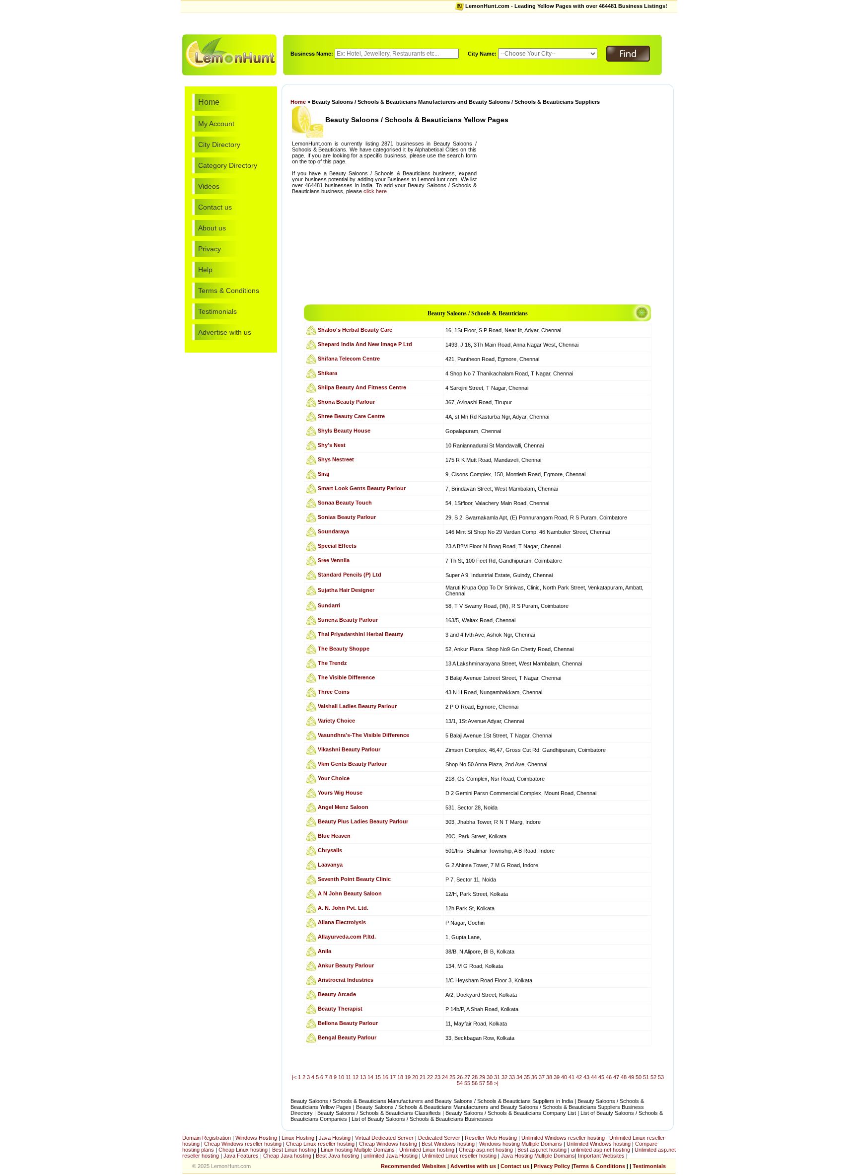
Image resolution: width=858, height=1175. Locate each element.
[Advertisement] (429, 22)
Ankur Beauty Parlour (346, 965)
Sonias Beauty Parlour (347, 517)
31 (497, 1077)
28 (475, 1077)
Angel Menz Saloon (343, 807)
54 (460, 1083)
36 (534, 1077)
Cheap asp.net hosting (486, 1150)
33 (512, 1077)
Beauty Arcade (337, 994)
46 (609, 1077)
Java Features (241, 1156)
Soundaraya (333, 531)
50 (639, 1077)
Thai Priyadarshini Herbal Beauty (360, 634)
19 (408, 1077)
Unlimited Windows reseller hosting (563, 1138)
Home (208, 102)
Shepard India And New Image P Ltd (365, 344)
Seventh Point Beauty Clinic (354, 879)
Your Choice (334, 778)
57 (482, 1083)
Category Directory (227, 165)
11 (348, 1077)
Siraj (323, 474)
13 (363, 1077)
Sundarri (329, 605)
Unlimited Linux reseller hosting (460, 1156)
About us (212, 228)
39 (557, 1077)
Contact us (215, 207)
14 (370, 1077)
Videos (208, 186)
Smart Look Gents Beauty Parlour (362, 488)
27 (467, 1077)
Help (205, 270)
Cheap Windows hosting (389, 1144)
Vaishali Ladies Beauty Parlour (357, 706)
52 (653, 1077)
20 (415, 1077)
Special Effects (337, 546)
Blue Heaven (334, 836)
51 (646, 1077)
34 (519, 1077)
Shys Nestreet (336, 459)
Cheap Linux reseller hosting (320, 1144)
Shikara (327, 373)
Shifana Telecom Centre (349, 359)
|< (294, 1077)
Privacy (209, 249)
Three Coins (334, 692)
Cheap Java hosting (288, 1156)
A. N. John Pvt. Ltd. (343, 908)
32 (504, 1077)
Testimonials (217, 311)
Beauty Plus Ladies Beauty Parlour (363, 821)
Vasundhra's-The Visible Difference (363, 735)
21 (423, 1077)
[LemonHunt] (229, 54)
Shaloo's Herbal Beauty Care (355, 330)
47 (616, 1077)
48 (624, 1077)
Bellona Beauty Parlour (348, 1023)
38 (549, 1077)
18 (400, 1077)
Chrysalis (330, 850)
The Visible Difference (346, 677)
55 (467, 1083)
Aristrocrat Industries (345, 980)
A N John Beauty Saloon (350, 893)
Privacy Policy (552, 1166)
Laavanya (330, 865)
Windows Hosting (256, 1138)
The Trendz (332, 663)
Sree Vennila (334, 560)
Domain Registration (206, 1138)
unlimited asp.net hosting (601, 1150)
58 (490, 1083)
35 (527, 1077)
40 (564, 1077)
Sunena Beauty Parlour (348, 620)
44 (594, 1077)
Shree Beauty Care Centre (351, 416)
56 (475, 1083)
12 (355, 1077)
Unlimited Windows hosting (599, 1144)
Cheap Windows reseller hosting (243, 1144)
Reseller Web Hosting (491, 1138)
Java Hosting (335, 1138)
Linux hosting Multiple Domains (358, 1150)
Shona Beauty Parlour (346, 402)
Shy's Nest (332, 445)
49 (631, 1077)
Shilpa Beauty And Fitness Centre (362, 387)
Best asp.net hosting (542, 1150)
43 (586, 1077)
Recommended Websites (413, 1166)
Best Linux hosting (295, 1150)
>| (496, 1083)
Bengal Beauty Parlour (347, 1037)
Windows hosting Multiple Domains (520, 1144)
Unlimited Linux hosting (426, 1150)
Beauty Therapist (340, 1009)
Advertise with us (224, 332)
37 (542, 1077)
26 (460, 1077)
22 (430, 1077)
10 (341, 1077)
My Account (216, 124)
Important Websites (602, 1156)
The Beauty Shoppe (343, 649)
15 (378, 1077)
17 (393, 1077)
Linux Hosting (298, 1138)
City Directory (219, 144)
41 (571, 1077)
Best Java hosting (337, 1156)
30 (490, 1077)
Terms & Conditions (228, 290)
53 (661, 1077)
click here (375, 191)
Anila (324, 951)
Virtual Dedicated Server (384, 1138)
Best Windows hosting (449, 1144)
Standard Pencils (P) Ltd (349, 575)
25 (452, 1077)
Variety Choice (336, 721)
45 (601, 1077)
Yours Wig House (340, 793)
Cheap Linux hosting (243, 1150)
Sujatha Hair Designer (346, 590)
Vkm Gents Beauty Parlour (352, 764)
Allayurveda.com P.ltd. (347, 937)
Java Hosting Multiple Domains (538, 1156)
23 (437, 1077)
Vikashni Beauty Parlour (349, 749)
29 (482, 1077)
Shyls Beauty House (344, 431)
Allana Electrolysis (342, 922)
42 (579, 1077)
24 (445, 1077)
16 (385, 1077)
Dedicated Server (439, 1138)
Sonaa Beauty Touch (345, 503)
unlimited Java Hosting (390, 1156)
